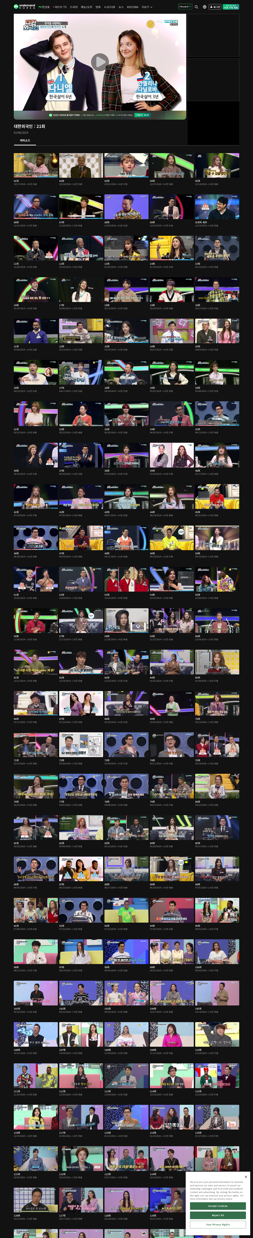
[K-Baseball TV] (185, 6)
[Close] (246, 1177)
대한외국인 (23, 126)
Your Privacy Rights (218, 1224)
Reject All (218, 1215)
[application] (100, 62)
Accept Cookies (218, 1206)
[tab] (25, 140)
